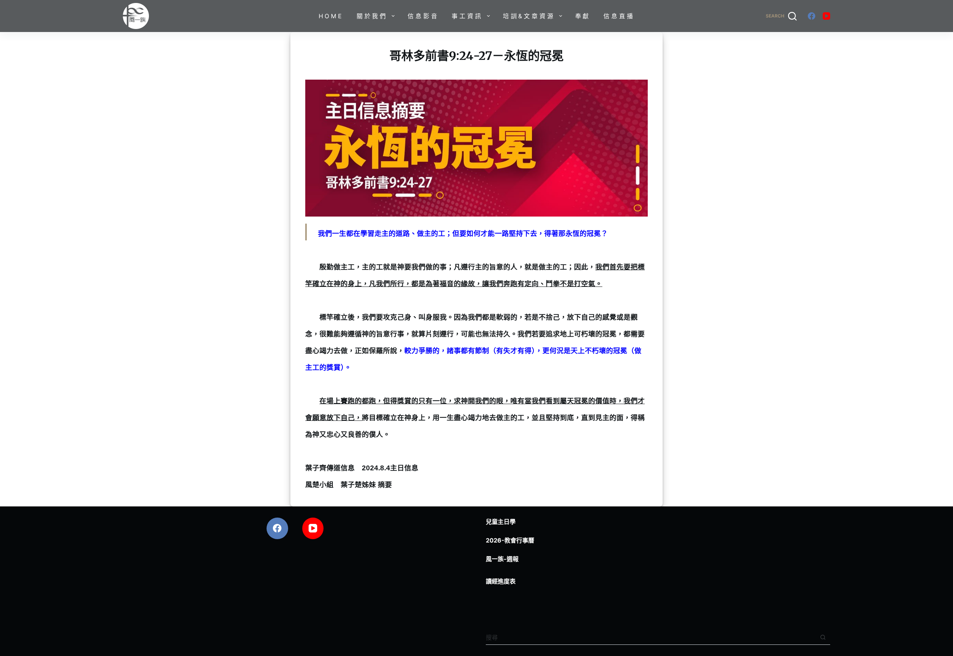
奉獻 (583, 16)
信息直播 (618, 16)
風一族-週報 (502, 559)
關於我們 (372, 16)
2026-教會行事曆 (510, 540)
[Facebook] (811, 16)
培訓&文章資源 (529, 16)
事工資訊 (467, 16)
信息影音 (423, 16)
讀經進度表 (501, 581)
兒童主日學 (501, 521)
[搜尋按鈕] (823, 637)
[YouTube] (826, 16)
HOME (331, 16)
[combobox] (651, 637)
